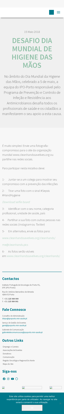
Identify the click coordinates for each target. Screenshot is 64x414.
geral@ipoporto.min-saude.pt (14, 325)
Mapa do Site (8, 364)
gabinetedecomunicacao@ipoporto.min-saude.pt (22, 332)
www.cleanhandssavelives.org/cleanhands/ (28, 238)
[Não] (60, 403)
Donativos (7, 353)
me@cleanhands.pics (15, 245)
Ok (32, 408)
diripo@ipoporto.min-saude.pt (14, 318)
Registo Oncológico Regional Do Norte (19, 360)
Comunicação (8, 357)
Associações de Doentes (12, 350)
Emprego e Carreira (10, 346)
